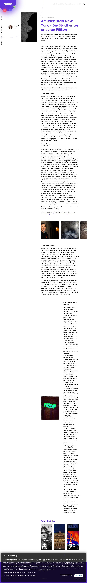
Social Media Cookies (31, 575)
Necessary (7, 575)
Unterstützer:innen (70, 4)
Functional (14, 575)
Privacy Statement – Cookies (28, 572)
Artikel (55, 4)
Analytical (22, 575)
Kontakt (79, 4)
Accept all (79, 575)
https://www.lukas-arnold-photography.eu (59, 214)
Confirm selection (66, 575)
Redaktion (61, 4)
